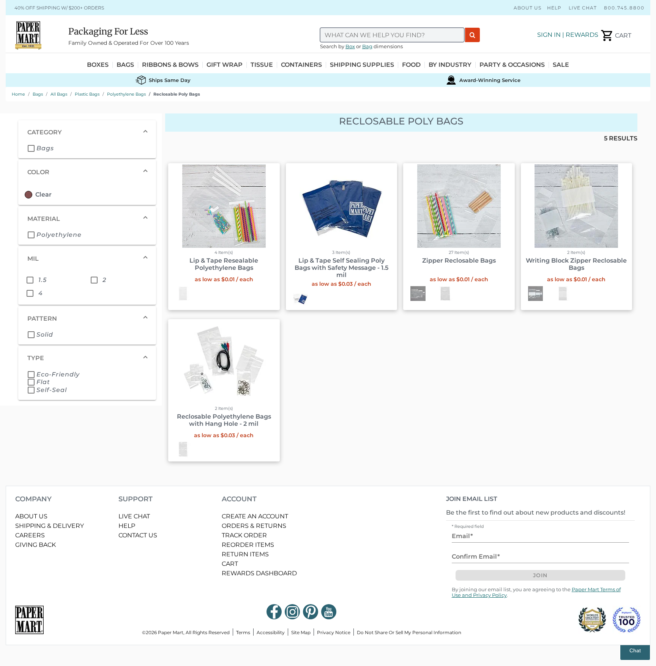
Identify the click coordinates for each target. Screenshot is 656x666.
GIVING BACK (35, 544)
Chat (635, 650)
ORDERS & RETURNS (254, 525)
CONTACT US (137, 535)
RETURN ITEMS (245, 554)
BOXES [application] (98, 65)
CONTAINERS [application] (301, 65)
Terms (243, 632)
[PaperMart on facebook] (274, 611)
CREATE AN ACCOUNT (255, 516)
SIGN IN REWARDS (567, 34)
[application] (615, 35)
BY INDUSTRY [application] (450, 65)
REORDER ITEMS (248, 544)
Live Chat (582, 8)
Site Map (301, 632)
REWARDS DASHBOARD (259, 573)
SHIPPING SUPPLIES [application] (362, 65)
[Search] (472, 35)
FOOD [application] (411, 65)
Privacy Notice (333, 632)
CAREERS (30, 535)
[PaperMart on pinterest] (310, 611)
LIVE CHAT (134, 516)
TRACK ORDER (244, 535)
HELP (126, 525)
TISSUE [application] (262, 65)
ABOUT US (31, 516)
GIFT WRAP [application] (225, 65)
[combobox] (392, 35)
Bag (367, 46)
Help (554, 8)
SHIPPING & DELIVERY (49, 525)
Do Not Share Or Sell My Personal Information (409, 632)
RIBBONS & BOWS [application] (170, 65)
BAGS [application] (125, 65)
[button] (87, 132)
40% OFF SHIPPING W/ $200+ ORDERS (59, 8)
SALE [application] (561, 65)
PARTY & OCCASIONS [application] (512, 65)
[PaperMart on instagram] (292, 611)
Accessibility (271, 632)
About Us (527, 8)
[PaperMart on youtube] (328, 611)
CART (230, 563)
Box (350, 46)
